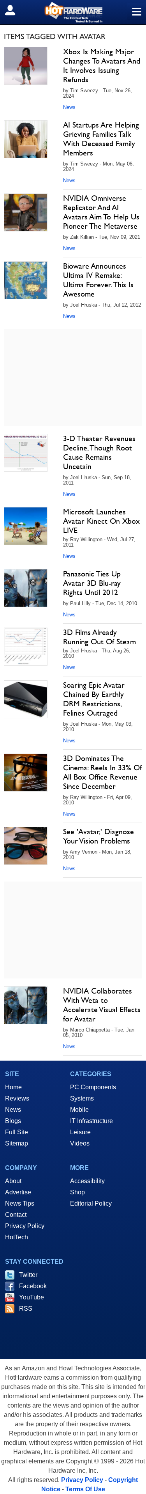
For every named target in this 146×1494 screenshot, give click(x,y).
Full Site (16, 1132)
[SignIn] (15, 10)
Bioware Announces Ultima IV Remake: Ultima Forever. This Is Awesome (98, 279)
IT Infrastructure (91, 1121)
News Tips (19, 1203)
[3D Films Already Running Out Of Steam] (25, 646)
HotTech (16, 1237)
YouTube (31, 1297)
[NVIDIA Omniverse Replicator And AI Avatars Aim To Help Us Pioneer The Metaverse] (25, 212)
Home (13, 1087)
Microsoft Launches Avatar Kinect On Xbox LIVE (101, 521)
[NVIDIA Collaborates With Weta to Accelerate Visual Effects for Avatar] (25, 1005)
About (13, 1181)
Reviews (17, 1098)
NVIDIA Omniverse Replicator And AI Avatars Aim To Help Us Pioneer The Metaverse (101, 212)
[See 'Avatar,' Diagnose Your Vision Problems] (25, 845)
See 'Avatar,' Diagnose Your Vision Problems (98, 836)
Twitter (28, 1274)
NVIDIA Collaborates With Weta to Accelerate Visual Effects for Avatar (102, 1004)
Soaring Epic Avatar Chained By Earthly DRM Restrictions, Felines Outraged (94, 699)
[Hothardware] (73, 12)
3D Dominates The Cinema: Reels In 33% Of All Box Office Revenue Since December (102, 772)
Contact (15, 1214)
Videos (80, 1143)
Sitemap (16, 1143)
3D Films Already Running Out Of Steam (99, 637)
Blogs (13, 1121)
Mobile (79, 1109)
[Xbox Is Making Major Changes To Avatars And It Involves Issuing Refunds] (25, 66)
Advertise (18, 1192)
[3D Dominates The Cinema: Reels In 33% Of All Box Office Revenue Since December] (25, 772)
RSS (25, 1308)
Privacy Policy (24, 1226)
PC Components (93, 1087)
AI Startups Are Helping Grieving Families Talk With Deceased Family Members (101, 138)
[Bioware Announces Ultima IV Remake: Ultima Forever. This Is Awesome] (25, 280)
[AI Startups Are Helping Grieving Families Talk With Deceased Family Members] (25, 139)
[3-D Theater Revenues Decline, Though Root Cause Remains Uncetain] (25, 452)
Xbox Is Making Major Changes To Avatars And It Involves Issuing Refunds (101, 65)
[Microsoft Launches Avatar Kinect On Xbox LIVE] (25, 526)
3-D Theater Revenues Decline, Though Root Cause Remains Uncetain (99, 452)
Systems (82, 1098)
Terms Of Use (85, 1489)
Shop (77, 1192)
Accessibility (87, 1181)
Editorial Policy (91, 1203)
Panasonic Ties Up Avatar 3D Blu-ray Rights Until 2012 (92, 583)
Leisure (80, 1132)
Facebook (33, 1286)
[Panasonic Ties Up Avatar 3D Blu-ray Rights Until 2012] (25, 588)
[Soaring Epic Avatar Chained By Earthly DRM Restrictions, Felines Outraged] (25, 699)
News (69, 107)
